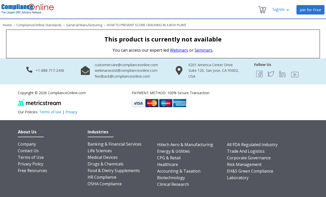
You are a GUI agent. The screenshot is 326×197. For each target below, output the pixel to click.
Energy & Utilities (173, 151)
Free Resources (32, 170)
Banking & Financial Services (115, 144)
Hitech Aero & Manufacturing (185, 144)
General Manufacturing (84, 25)
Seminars (203, 50)
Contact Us (28, 150)
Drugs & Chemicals (106, 164)
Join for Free (310, 9)
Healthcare (167, 164)
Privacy (71, 111)
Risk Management (244, 164)
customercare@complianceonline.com (126, 64)
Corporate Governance (249, 158)
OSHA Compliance (105, 184)
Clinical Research (173, 184)
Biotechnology (171, 177)
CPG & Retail (169, 158)
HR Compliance (102, 177)
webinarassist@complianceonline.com (126, 70)
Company (27, 144)
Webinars (179, 50)
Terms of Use (31, 157)
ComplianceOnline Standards (39, 25)
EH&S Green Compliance (250, 171)
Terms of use (50, 111)
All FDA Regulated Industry (252, 144)
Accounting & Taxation (178, 171)
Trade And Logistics (246, 151)
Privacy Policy (30, 164)
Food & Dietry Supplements (114, 170)
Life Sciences (100, 150)
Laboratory (238, 177)
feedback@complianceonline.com (122, 76)
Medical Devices (103, 157)
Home (7, 25)
